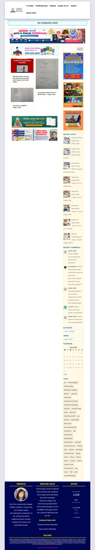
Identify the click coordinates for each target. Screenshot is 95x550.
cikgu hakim (67, 397)
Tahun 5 (72, 461)
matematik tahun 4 (69, 446)
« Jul (64, 374)
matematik (78, 442)
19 (70, 364)
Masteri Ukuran (68, 434)
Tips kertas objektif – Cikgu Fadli (20, 106)
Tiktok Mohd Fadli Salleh (47, 529)
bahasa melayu (68, 386)
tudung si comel (68, 464)
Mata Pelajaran (68, 442)
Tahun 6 (79, 461)
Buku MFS (31, 13)
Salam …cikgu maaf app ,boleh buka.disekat (75, 310)
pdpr (65, 449)
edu (78, 416)
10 (64, 360)
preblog (78, 453)
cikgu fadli (74, 393)
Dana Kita (63, 6)
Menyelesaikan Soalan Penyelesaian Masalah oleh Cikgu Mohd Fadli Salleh (21, 79)
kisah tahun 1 (68, 431)
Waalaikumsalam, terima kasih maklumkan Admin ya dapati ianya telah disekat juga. (75, 297)
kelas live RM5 (75, 420)
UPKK (71, 472)
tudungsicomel (68, 468)
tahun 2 (72, 457)
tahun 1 (66, 457)
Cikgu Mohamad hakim (71, 401)
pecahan (71, 449)
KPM (74, 431)
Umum (53, 6)
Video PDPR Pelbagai (70, 475)
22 (79, 364)
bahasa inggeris (73, 382)
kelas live (66, 420)
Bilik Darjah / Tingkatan (70, 390)
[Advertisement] (34, 163)
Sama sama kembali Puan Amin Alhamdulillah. (75, 319)
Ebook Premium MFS (69, 416)
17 (64, 364)
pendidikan (79, 449)
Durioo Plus (73, 412)
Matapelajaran (68, 438)
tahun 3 (78, 457)
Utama (30, 6)
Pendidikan (42, 6)
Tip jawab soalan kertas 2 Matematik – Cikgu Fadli (47, 93)
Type (76, 468)
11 (67, 360)
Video (74, 6)
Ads (65, 382)
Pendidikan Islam (69, 453)
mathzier (79, 446)
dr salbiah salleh (76, 408)
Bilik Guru (66, 393)
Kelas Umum (67, 423)
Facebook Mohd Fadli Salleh (47, 525)
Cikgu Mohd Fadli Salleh (71, 405)
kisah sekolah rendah (70, 427)
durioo (66, 412)
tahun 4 (66, 461)
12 (70, 360)
